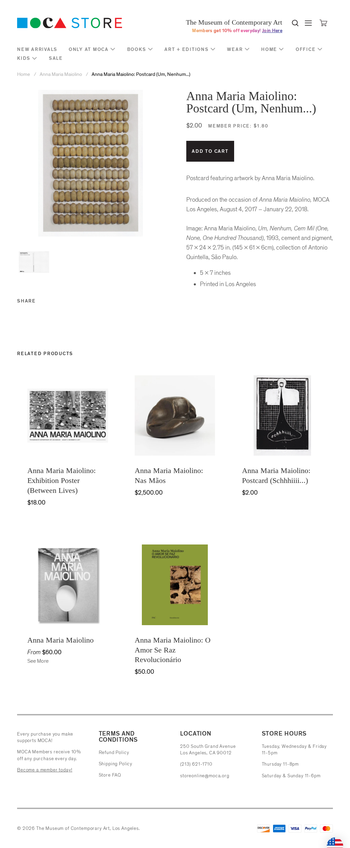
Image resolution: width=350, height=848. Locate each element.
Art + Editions (186, 49)
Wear (235, 49)
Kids (23, 58)
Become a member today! (44, 770)
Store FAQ (110, 775)
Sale (56, 58)
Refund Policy (114, 752)
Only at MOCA (89, 49)
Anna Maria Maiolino (61, 74)
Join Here (272, 30)
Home (269, 49)
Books (136, 49)
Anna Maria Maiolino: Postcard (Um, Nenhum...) (141, 74)
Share (26, 301)
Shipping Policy (116, 764)
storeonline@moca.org (204, 776)
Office (306, 49)
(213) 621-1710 (196, 764)
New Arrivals (37, 49)
